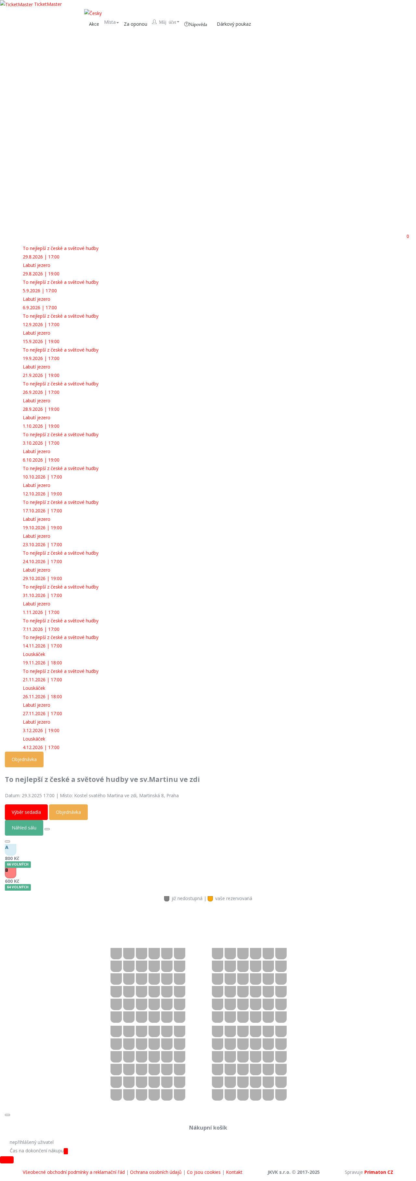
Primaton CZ (378, 1172)
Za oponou (135, 24)
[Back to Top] (7, 1159)
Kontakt (234, 1172)
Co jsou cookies (204, 1172)
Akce (94, 24)
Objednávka (24, 759)
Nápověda (198, 24)
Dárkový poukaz (234, 24)
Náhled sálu (24, 828)
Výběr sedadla (26, 812)
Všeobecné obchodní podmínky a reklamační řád (74, 1172)
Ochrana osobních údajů (156, 1172)
